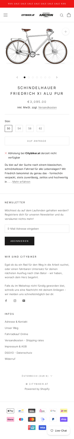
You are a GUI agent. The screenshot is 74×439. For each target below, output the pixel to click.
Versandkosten (47, 107)
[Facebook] (6, 300)
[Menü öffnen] (5, 15)
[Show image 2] (29, 77)
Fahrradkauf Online (16, 334)
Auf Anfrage (37, 141)
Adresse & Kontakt (16, 321)
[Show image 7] (49, 77)
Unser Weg (11, 327)
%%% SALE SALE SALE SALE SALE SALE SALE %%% (37, 4)
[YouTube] (23, 300)
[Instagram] (15, 300)
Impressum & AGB (16, 346)
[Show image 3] (33, 77)
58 (29, 128)
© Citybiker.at (37, 384)
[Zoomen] (65, 31)
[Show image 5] (41, 77)
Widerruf (10, 358)
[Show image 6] (45, 77)
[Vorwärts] (56, 77)
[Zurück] (17, 77)
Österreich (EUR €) (35, 376)
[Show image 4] (37, 77)
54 (19, 128)
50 (8, 128)
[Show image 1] (24, 77)
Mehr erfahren (21, 181)
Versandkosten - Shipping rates (24, 340)
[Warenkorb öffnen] (68, 15)
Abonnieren (19, 241)
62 (40, 128)
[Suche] (62, 15)
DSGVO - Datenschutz (18, 352)
